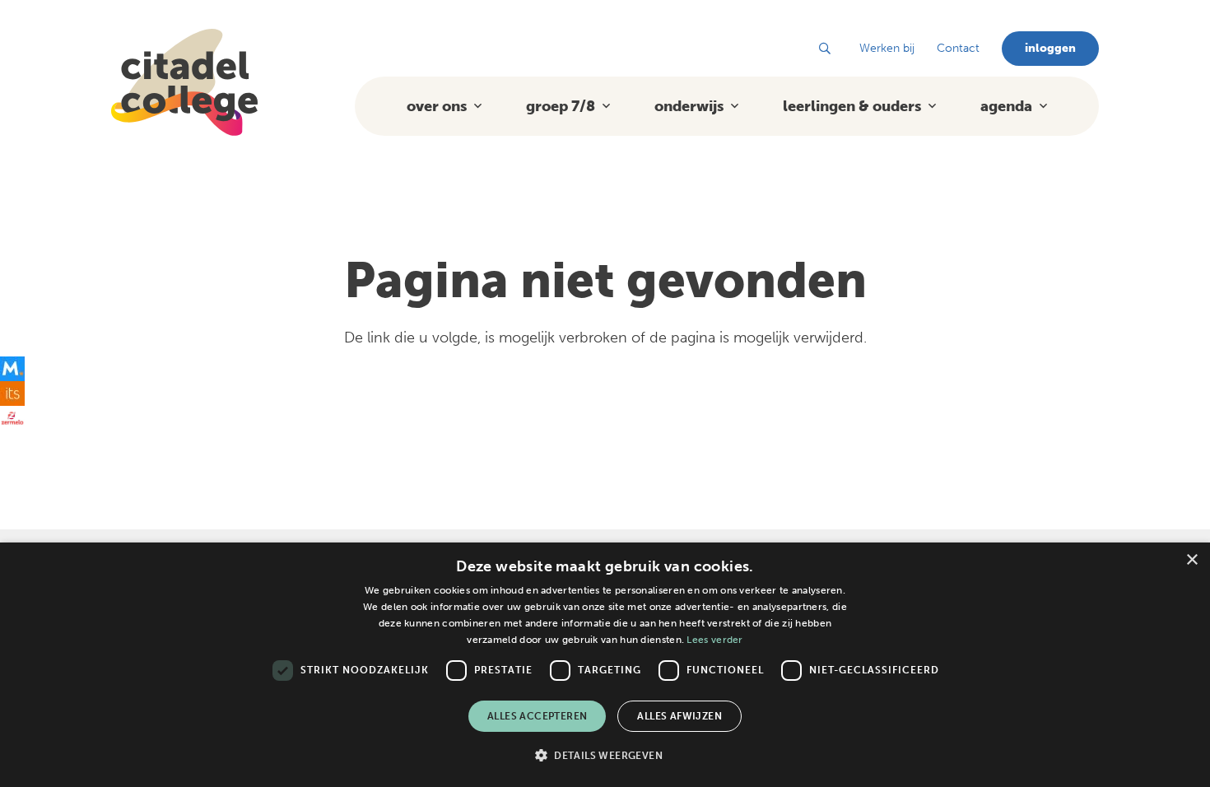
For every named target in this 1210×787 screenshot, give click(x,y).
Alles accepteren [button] (537, 716)
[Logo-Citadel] (184, 82)
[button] (824, 48)
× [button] (1191, 560)
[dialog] (605, 665)
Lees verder (714, 639)
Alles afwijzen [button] (679, 716)
